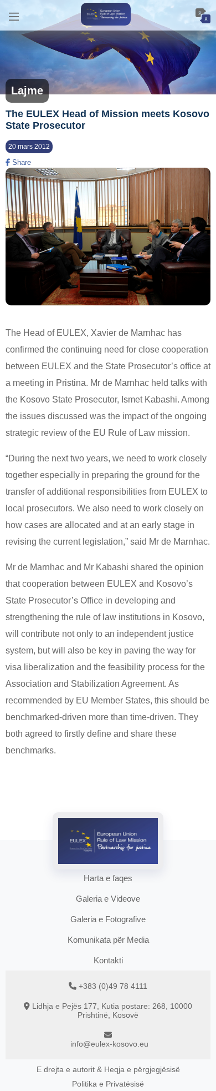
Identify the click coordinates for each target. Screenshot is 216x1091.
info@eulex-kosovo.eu (109, 1043)
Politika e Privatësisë (108, 1083)
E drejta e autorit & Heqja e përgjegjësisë (108, 1069)
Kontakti (108, 960)
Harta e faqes (108, 878)
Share (20, 162)
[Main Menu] (14, 15)
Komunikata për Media (108, 939)
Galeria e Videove (108, 898)
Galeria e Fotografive (108, 919)
